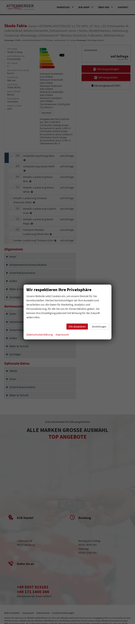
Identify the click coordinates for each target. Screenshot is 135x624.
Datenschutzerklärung (39, 334)
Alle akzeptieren (77, 326)
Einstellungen (99, 326)
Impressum (62, 334)
